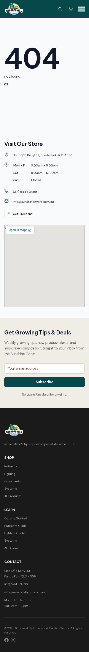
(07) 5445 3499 (16, 584)
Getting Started (15, 518)
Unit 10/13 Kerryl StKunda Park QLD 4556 (20, 573)
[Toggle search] (60, 9)
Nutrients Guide (15, 526)
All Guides (11, 548)
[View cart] (71, 9)
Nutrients (10, 466)
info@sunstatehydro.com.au (24, 592)
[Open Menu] (81, 8)
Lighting (9, 474)
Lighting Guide (14, 533)
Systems (10, 489)
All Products (12, 496)
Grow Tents (12, 481)
